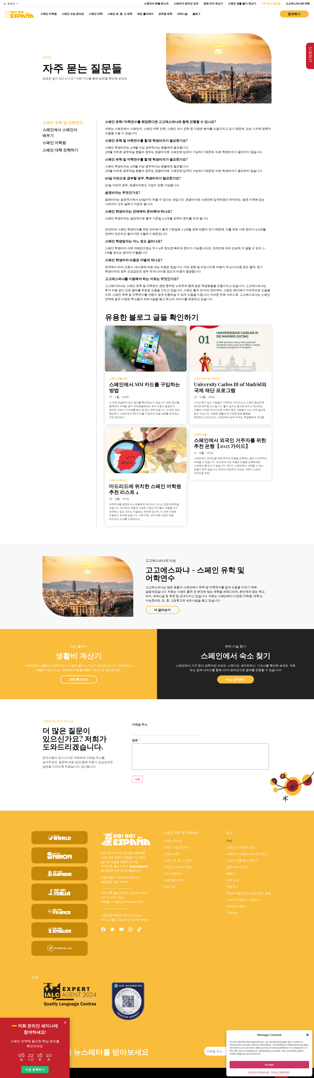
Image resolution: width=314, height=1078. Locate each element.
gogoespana (139, 866)
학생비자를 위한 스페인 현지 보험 (248, 893)
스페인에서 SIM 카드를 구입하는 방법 (144, 387)
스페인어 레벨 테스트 (156, 3)
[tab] (65, 123)
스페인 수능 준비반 (73, 13)
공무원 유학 (165, 13)
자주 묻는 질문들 (271, 3)
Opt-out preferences (258, 1072)
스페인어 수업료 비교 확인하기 (246, 854)
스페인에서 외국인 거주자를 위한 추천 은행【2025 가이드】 (230, 443)
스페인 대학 (96, 13)
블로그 (196, 13)
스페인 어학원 (48, 13)
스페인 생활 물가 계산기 (242, 3)
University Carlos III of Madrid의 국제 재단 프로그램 (230, 387)
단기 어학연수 (173, 873)
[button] (307, 1034)
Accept (269, 1064)
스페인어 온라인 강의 (186, 3)
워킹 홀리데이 (145, 13)
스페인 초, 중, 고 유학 (119, 13)
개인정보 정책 (235, 906)
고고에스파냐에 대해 (298, 3)
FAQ (229, 841)
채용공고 (232, 886)
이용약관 (232, 913)
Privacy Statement (280, 1072)
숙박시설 (182, 13)
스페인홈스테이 (174, 880)
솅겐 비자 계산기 (213, 3)
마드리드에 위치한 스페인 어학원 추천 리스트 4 (145, 489)
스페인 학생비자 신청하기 (243, 899)
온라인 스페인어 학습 (178, 867)
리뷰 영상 (232, 880)
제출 (137, 779)
